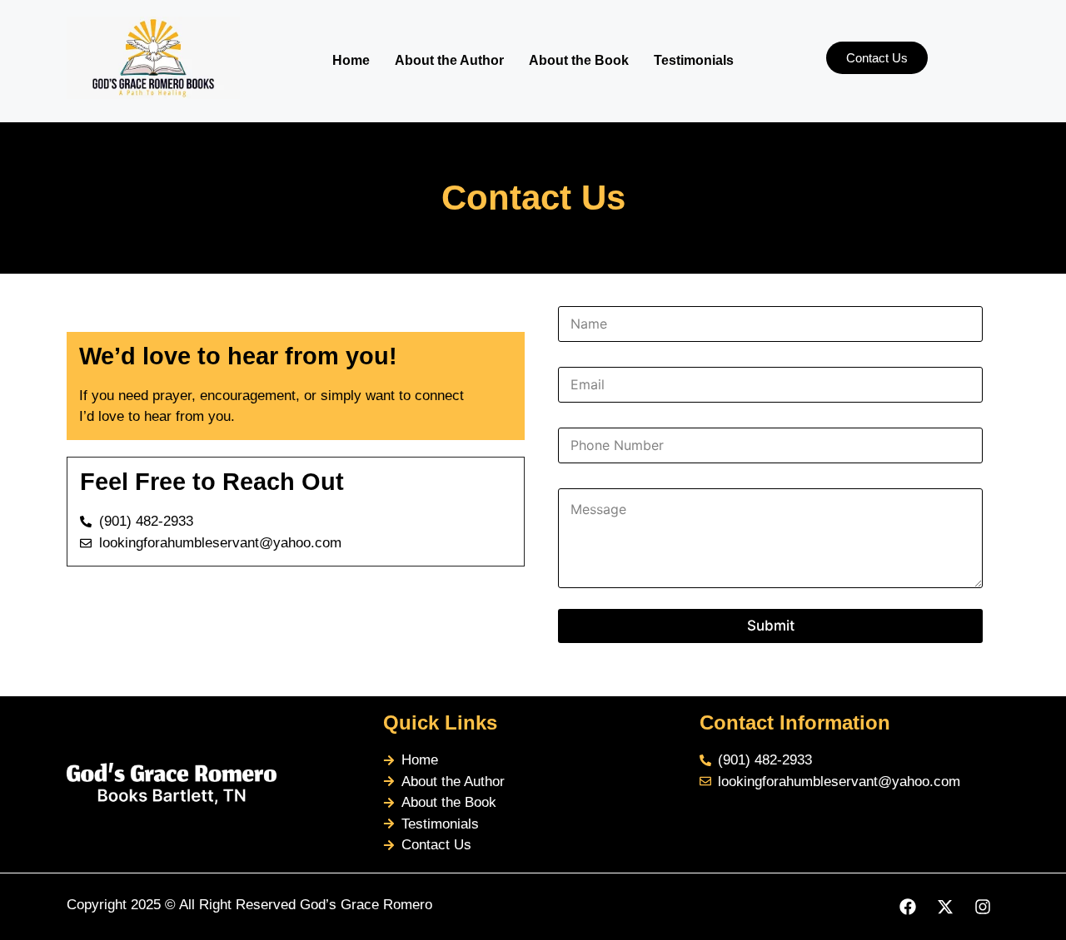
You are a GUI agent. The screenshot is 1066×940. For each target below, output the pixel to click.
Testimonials (694, 60)
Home (351, 60)
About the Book (579, 60)
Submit (771, 625)
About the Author (449, 60)
